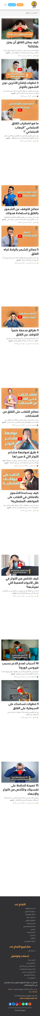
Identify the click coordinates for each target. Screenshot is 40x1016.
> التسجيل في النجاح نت (27, 969)
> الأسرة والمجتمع (29, 926)
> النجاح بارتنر (31, 963)
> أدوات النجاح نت (30, 941)
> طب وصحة (31, 923)
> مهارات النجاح (30, 911)
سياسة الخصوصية (23, 1007)
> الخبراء (33, 935)
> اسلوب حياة (31, 917)
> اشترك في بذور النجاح (28, 966)
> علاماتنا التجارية (30, 975)
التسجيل (12, 5)
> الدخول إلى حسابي (29, 972)
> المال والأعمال (30, 914)
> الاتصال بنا (32, 978)
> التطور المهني (30, 920)
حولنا (30, 1007)
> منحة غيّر (32, 951)
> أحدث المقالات (30, 908)
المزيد (8, 53)
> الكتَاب (33, 938)
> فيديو (33, 929)
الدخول (20, 5)
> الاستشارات (31, 932)
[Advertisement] (20, 165)
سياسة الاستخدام (12, 1007)
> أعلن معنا (32, 960)
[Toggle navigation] (5, 5)
